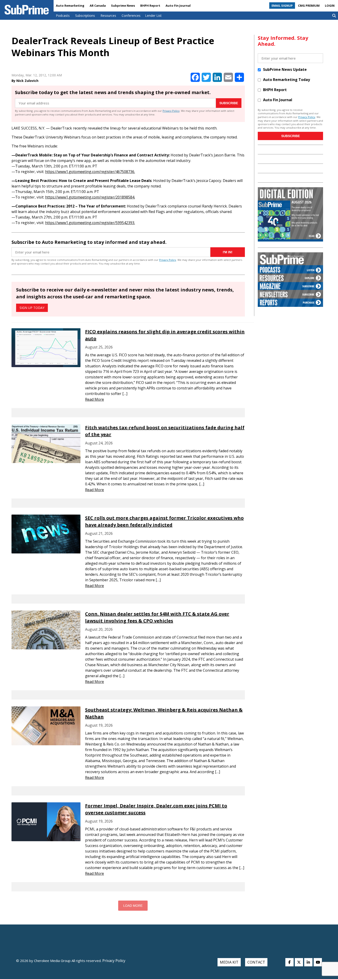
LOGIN (330, 5)
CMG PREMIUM (309, 5)
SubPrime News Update (285, 69)
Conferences (131, 15)
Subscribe (228, 103)
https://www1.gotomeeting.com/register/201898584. (90, 197)
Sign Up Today (32, 307)
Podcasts (63, 15)
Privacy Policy (171, 110)
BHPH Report (150, 5)
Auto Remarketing (70, 5)
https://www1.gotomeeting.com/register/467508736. (90, 171)
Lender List (153, 15)
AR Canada (98, 5)
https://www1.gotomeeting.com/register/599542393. (90, 222)
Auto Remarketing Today (286, 79)
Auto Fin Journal (178, 5)
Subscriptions (85, 15)
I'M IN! (227, 252)
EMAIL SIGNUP (282, 5)
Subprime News (123, 5)
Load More (133, 905)
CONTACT (256, 962)
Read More (94, 399)
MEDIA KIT (229, 962)
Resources (108, 15)
